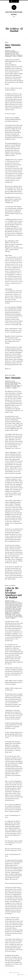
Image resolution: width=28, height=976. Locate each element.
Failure (16, 384)
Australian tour (9, 604)
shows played (15, 613)
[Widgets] (11, 1)
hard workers (17, 610)
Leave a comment (18, 56)
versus (16, 616)
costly (19, 607)
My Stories (12, 375)
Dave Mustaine (14, 52)
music (15, 611)
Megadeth (13, 55)
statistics (15, 614)
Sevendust (16, 612)
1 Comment (14, 388)
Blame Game (17, 383)
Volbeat (20, 616)
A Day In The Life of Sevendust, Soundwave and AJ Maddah (13, 592)
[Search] (16, 1)
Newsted (19, 385)
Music (6, 42)
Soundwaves (8, 56)
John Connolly (9, 611)
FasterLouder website (10, 418)
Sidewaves (19, 55)
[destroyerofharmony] (14, 8)
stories (14, 386)
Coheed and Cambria (11, 607)
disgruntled (8, 54)
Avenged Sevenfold (14, 605)
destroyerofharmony (11, 51)
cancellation (12, 606)
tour (9, 615)
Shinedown (8, 613)
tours (13, 615)
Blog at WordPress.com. (14, 972)
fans (14, 54)
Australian (19, 603)
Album (12, 383)
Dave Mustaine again (13, 46)
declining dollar (10, 608)
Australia (13, 603)
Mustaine (13, 385)
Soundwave (8, 386)
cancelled (19, 606)
